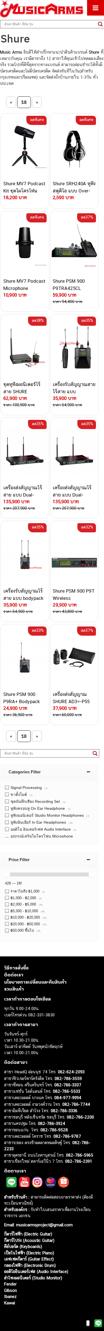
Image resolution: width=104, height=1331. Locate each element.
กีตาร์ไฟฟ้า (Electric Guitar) (28, 1234)
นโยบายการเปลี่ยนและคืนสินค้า (35, 982)
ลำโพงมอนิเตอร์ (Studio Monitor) (33, 1277)
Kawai (9, 1302)
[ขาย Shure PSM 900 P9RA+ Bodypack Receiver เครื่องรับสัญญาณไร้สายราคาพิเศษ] (25, 657)
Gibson (10, 1290)
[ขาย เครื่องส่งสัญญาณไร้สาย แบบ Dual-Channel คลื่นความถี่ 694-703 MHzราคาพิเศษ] (74, 451)
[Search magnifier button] (95, 753)
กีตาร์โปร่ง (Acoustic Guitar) (29, 1240)
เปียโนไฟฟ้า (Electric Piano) (29, 1252)
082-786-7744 (76, 1104)
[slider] (7, 874)
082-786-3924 (51, 1123)
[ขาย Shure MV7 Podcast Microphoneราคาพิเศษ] (25, 244)
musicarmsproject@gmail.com (44, 1224)
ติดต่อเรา (13, 975)
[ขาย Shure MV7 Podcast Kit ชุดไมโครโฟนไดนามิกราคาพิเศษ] (25, 147)
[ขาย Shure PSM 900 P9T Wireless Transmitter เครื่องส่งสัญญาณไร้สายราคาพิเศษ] (74, 554)
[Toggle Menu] (95, 8)
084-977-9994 (67, 1097)
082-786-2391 (78, 1161)
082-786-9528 (54, 1129)
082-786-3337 (67, 1084)
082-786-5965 (79, 1155)
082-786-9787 (67, 1136)
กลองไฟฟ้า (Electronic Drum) (30, 1265)
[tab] (49, 772)
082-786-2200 (80, 1117)
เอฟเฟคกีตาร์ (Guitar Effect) (29, 1259)
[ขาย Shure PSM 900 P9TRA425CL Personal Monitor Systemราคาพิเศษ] (74, 244)
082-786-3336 (64, 1110)
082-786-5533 (66, 1091)
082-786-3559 (68, 1078)
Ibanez (10, 1296)
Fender (10, 1284)
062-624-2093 (71, 1071)
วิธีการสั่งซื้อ (16, 968)
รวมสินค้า (14, 989)
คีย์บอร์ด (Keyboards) (23, 1246)
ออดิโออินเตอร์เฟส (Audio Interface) (36, 1271)
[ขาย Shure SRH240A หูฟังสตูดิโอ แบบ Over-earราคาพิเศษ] (74, 147)
